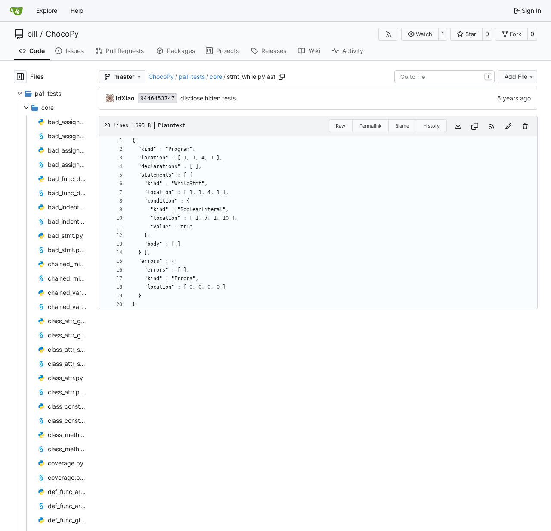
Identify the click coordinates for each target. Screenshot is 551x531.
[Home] (16, 11)
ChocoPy (62, 34)
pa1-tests (192, 76)
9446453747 (157, 98)
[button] (420, 34)
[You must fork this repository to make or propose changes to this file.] (508, 126)
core (216, 76)
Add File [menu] (516, 76)
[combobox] (444, 76)
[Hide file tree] (20, 76)
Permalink (370, 126)
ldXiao (125, 98)
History (431, 126)
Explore (46, 10)
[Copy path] (282, 77)
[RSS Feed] (388, 34)
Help (77, 10)
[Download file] (458, 126)
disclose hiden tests (208, 98)
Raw (340, 126)
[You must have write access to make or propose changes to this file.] (525, 126)
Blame (402, 126)
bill (32, 34)
